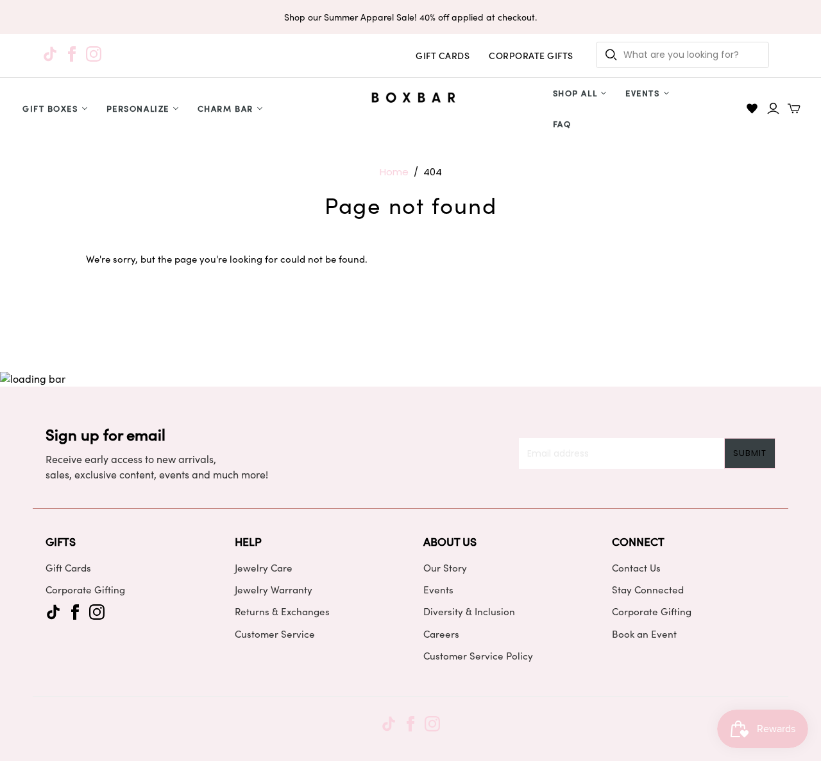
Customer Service (275, 633)
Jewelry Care (263, 567)
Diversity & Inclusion (469, 611)
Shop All (575, 93)
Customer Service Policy (478, 655)
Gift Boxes (50, 108)
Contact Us (636, 567)
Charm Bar (225, 108)
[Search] (611, 55)
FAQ (562, 124)
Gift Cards (68, 567)
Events (642, 93)
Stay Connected (648, 589)
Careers (441, 633)
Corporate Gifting (85, 589)
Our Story (445, 567)
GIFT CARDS (443, 55)
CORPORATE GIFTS (531, 55)
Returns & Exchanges (282, 611)
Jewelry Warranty (273, 589)
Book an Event (644, 633)
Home (394, 172)
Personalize (137, 108)
